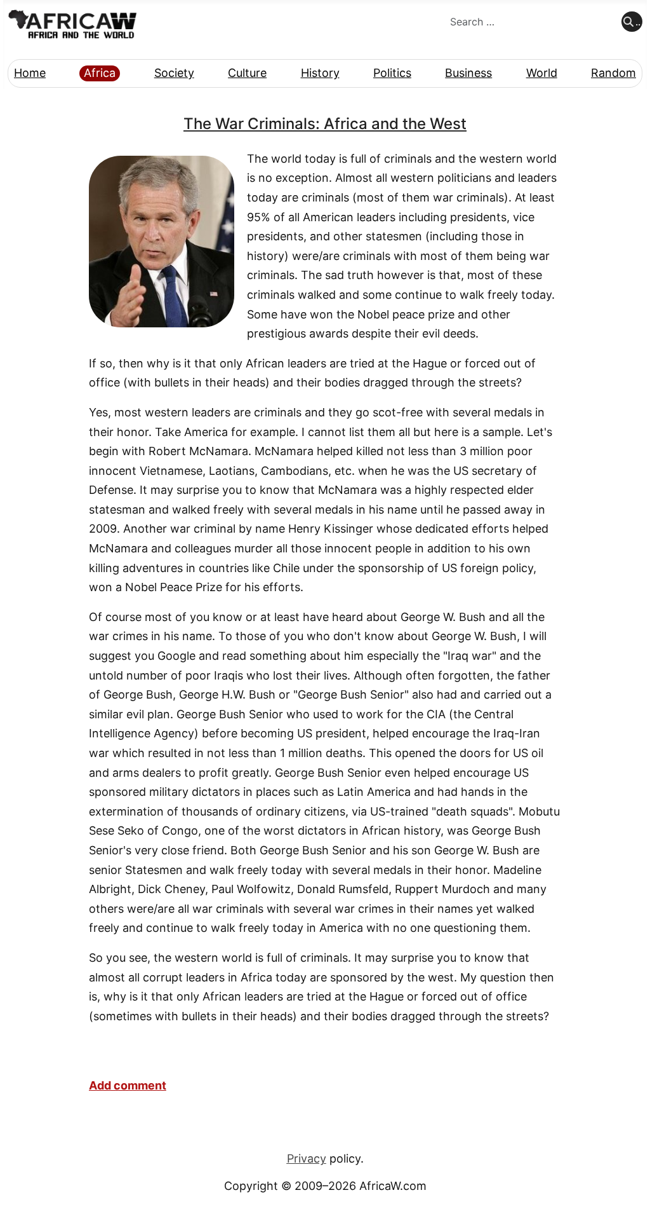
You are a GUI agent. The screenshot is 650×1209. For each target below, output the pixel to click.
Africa (100, 72)
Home (30, 72)
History (320, 72)
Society (174, 72)
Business (468, 72)
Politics (392, 72)
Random (613, 72)
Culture (247, 72)
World (541, 72)
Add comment (127, 1085)
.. (637, 21)
